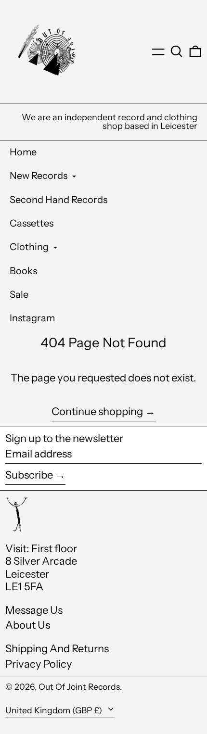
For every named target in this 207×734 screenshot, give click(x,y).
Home (23, 152)
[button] (176, 51)
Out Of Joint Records (79, 687)
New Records (39, 175)
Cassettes (31, 223)
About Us (27, 625)
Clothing (30, 247)
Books (23, 271)
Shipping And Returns (57, 648)
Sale (19, 294)
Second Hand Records (58, 199)
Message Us (34, 610)
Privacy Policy (38, 664)
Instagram (32, 318)
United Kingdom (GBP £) (54, 710)
